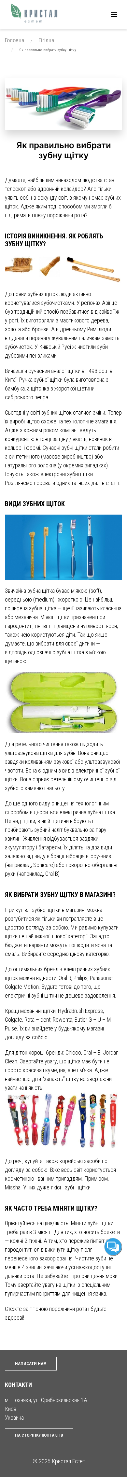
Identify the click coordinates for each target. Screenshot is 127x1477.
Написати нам (31, 1363)
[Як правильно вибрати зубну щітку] (63, 104)
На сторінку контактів (39, 1435)
